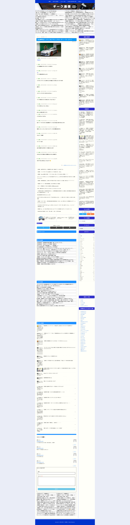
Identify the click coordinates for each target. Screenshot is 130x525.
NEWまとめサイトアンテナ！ (84, 321)
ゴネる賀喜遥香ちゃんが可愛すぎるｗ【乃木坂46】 (47, 246)
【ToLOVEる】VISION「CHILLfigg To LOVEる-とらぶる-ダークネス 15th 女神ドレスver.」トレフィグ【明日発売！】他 (55, 206)
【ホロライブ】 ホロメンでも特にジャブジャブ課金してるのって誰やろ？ (52, 251)
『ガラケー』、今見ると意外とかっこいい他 (74, 32)
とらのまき (82, 304)
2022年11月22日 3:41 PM (40, 462)
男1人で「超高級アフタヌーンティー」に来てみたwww (46, 500)
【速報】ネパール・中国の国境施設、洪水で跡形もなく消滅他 (48, 183)
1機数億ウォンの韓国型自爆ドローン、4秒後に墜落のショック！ (50, 302)
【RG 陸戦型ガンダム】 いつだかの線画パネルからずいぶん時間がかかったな (50, 19)
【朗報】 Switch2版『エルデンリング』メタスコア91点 (46, 23)
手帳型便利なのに (39, 28)
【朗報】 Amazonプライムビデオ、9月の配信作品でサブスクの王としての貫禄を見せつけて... (50, 29)
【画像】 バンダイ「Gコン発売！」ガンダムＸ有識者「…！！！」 (50, 256)
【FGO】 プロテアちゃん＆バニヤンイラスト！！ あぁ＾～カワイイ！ (49, 15)
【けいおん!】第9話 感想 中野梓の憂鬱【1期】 (46, 255)
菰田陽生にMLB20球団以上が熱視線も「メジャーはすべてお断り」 (50, 258)
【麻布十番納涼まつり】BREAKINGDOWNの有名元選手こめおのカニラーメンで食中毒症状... (80, 15)
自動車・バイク (40, 223)
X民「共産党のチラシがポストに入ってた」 (46, 304)
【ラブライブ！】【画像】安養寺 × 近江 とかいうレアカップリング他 (80, 18)
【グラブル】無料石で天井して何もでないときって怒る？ (46, 512)
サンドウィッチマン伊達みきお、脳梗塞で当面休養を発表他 (77, 25)
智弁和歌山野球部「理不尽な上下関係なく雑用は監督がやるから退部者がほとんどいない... (56, 259)
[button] (56, 228)
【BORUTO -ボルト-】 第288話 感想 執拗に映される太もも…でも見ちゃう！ (50, 26)
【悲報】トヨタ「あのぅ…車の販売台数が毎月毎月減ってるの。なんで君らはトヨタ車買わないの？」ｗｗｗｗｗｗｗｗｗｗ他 (56, 202)
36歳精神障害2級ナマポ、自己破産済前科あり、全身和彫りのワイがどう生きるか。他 (80, 12)
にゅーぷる (82, 336)
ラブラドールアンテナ (83, 346)
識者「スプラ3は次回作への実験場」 (44, 287)
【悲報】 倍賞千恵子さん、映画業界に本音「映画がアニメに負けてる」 (50, 169)
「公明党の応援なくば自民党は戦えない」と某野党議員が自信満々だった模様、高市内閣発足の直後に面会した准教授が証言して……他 (56, 192)
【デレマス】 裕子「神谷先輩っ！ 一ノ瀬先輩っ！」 (48, 245)
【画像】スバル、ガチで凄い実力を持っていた (46, 507)
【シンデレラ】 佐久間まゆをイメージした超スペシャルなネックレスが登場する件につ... (55, 284)
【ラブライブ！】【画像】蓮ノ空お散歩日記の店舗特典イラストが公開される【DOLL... (46, 513)
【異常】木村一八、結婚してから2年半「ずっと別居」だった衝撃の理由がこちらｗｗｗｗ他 (80, 16)
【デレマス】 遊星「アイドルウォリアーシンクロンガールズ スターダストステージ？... (55, 248)
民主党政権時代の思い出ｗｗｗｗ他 (43, 194)
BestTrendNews (83, 314)
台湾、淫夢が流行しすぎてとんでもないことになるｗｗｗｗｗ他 (49, 188)
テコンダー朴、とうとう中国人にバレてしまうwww (66, 513)
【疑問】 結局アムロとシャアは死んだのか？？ (46, 291)
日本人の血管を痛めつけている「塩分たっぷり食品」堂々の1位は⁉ (51, 305)
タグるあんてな (83, 333)
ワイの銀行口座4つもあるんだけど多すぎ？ (46, 506)
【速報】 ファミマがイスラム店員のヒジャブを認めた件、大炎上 (49, 171)
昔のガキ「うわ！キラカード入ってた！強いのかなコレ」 (49, 285)
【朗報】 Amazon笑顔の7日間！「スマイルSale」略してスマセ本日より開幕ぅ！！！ (52, 174)
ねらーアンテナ (83, 337)
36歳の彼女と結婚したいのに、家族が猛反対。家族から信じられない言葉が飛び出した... (46, 497)
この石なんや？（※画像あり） (43, 493)
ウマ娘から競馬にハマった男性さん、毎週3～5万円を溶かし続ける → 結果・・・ (66, 497)
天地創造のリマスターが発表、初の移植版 (45, 288)
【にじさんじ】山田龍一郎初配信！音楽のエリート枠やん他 (77, 28)
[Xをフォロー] (83, 214)
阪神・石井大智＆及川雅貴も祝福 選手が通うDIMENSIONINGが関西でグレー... (66, 502)
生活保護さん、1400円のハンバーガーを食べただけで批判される (46, 509)
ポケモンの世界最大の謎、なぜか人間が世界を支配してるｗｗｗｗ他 (79, 22)
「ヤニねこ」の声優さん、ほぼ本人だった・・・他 (75, 11)
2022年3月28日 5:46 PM (40, 441)
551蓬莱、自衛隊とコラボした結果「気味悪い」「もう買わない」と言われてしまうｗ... (55, 298)
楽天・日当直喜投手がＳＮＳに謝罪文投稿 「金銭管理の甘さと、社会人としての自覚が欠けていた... (80, 19)
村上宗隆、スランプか (39, 18)
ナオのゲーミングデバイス (84, 305)
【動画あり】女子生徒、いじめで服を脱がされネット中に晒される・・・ (52, 262)
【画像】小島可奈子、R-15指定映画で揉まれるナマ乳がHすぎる (66, 506)
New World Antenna (83, 317)
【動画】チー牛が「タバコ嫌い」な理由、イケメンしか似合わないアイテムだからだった (46, 495)
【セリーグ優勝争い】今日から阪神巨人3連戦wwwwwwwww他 (47, 186)
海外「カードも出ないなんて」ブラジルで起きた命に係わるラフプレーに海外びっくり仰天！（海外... (50, 22)
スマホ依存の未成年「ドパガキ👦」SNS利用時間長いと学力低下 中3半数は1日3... (66, 509)
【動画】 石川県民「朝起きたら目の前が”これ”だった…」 (47, 21)
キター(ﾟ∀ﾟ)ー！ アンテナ (85, 330)
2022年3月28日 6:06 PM (40, 455)
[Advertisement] (56, 272)
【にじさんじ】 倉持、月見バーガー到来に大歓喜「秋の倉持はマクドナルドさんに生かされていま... (50, 32)
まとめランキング (83, 343)
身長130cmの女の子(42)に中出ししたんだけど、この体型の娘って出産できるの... (66, 512)
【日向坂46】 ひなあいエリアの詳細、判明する (46, 244)
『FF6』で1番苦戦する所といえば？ (44, 510)
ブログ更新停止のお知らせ (40, 16)
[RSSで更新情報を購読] (90, 214)
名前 (38, 471)
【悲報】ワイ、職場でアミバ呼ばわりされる (46, 503)
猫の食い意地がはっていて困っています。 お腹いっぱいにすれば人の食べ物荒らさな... (66, 503)
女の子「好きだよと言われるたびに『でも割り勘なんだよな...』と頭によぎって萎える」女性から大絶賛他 (56, 198)
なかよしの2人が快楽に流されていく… (45, 290)
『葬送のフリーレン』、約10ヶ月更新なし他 (74, 29)
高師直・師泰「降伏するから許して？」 (45, 499)
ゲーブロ (82, 301)
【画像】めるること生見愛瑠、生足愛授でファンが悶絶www (66, 514)
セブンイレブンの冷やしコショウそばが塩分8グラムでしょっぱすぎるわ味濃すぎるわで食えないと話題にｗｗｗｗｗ (56, 177)
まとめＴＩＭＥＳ (83, 340)
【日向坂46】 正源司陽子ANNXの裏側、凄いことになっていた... (50, 242)
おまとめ (82, 324)
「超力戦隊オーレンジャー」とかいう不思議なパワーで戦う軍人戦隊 (51, 295)
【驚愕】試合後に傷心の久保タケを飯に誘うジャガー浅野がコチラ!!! (46, 502)
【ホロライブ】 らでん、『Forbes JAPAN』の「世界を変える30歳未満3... (52, 252)
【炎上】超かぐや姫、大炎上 (43, 496)
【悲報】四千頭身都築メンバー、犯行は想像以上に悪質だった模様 (66, 499)
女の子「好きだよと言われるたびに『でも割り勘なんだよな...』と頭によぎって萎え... (66, 507)
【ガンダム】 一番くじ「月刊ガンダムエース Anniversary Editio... (51, 297)
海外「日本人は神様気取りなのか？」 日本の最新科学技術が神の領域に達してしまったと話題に (50, 25)
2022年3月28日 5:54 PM (40, 448)
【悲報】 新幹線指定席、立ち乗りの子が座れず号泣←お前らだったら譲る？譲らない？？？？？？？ (55, 180)
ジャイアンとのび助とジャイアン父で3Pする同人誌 (45, 11)
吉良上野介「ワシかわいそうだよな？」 (65, 500)
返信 (75, 444)
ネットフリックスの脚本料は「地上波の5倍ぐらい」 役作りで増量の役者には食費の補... (46, 514)
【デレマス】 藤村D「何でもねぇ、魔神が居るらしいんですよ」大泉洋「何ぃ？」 (54, 249)
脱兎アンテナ (82, 349)
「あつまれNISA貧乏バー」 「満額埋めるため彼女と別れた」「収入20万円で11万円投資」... (80, 23)
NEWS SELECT (82, 318)
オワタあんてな (83, 327)
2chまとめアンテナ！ (83, 311)
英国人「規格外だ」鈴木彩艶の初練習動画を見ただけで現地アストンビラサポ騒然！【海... (56, 261)
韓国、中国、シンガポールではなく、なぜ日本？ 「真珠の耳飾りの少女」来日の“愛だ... (55, 301)
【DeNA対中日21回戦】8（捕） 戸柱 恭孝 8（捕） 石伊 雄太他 (49, 211)
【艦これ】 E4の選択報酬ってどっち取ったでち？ (45, 12)
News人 (82, 320)
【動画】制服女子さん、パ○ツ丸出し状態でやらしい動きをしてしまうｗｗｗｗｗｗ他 (80, 21)
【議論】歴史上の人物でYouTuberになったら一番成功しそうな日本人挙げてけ (66, 510)
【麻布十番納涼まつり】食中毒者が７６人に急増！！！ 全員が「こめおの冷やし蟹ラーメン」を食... (80, 26)
